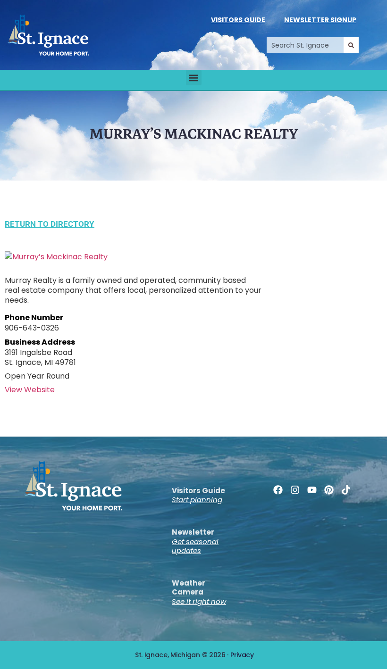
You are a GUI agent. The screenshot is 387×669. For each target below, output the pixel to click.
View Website (30, 389)
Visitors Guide (238, 20)
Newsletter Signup (320, 20)
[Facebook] (277, 489)
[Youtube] (311, 489)
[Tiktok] (345, 489)
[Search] (351, 45)
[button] (194, 77)
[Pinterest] (328, 489)
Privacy (242, 655)
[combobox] (305, 45)
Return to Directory (49, 224)
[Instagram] (294, 489)
